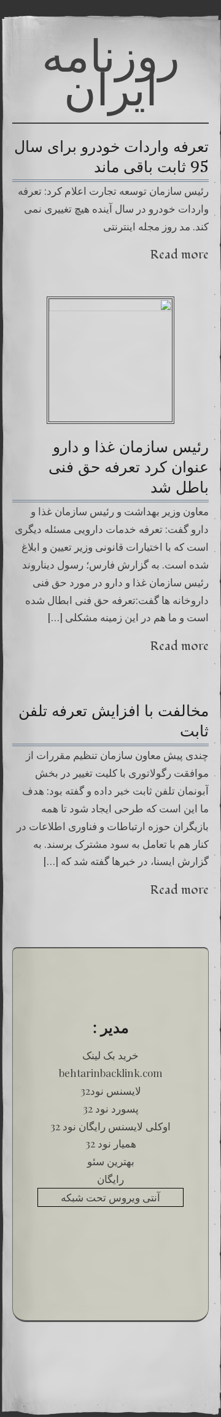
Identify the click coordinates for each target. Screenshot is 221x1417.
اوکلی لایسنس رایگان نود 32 (110, 1126)
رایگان (110, 1178)
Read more (179, 254)
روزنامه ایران (111, 72)
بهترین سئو (110, 1161)
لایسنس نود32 (110, 1090)
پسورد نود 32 (111, 1108)
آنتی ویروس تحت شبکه (110, 1197)
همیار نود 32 (110, 1143)
